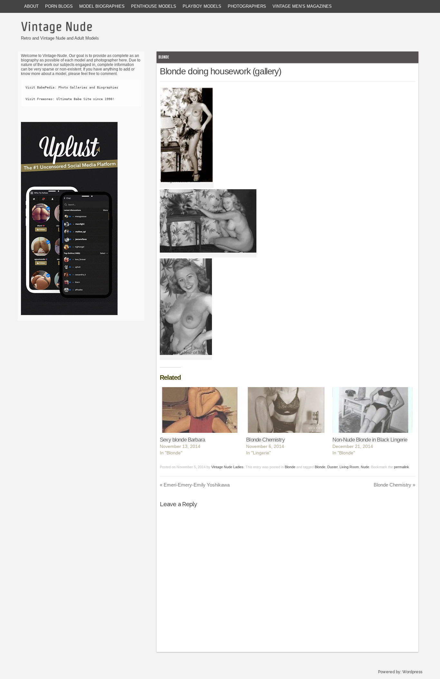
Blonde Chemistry (265, 440)
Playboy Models (202, 6)
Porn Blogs (59, 6)
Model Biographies (102, 6)
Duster (332, 467)
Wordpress (412, 672)
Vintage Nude (56, 26)
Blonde (163, 57)
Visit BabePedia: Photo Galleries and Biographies (71, 87)
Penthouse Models (153, 6)
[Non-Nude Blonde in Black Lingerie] (372, 410)
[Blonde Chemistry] (286, 410)
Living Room (349, 467)
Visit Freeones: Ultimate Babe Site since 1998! (69, 99)
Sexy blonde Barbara (182, 440)
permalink (401, 467)
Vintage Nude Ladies (227, 467)
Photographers (247, 6)
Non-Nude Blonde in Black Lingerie (369, 440)
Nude (365, 467)
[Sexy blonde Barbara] (200, 410)
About (31, 6)
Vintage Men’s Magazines (302, 6)
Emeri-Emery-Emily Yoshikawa (195, 485)
